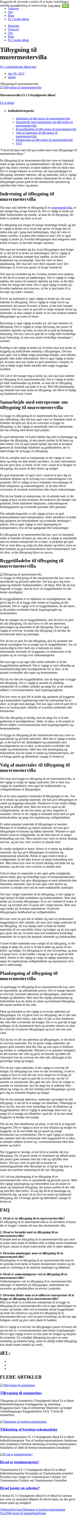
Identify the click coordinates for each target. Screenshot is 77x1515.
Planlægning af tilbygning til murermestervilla (44, 140)
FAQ (19, 143)
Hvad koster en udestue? (20, 1488)
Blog (11, 15)
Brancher (13, 26)
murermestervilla (62, 207)
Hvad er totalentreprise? (19, 1462)
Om (10, 12)
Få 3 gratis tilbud (18, 19)
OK (65, 5)
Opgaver (13, 8)
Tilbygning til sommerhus (21, 1393)
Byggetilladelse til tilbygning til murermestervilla (46, 129)
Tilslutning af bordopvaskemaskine (28, 1429)
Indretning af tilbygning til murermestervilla (43, 118)
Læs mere (54, 5)
